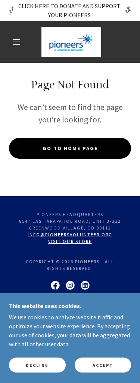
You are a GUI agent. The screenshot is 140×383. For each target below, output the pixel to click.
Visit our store (69, 241)
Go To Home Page (70, 148)
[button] (16, 41)
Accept (103, 365)
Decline (37, 365)
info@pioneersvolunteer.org (70, 234)
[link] (71, 42)
